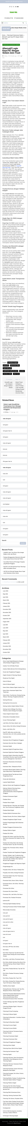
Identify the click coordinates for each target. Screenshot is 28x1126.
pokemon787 (6, 900)
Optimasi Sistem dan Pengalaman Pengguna (14, 785)
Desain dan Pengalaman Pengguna (11, 672)
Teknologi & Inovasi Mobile (10, 1028)
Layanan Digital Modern (9, 782)
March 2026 (6, 600)
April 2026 (5, 597)
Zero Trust (16, 374)
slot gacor (5, 424)
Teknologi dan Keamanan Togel (11, 1051)
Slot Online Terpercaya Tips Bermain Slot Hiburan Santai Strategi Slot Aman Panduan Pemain (14, 954)
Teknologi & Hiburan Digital (10, 1014)
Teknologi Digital (7, 1054)
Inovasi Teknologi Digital (9, 720)
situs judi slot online (8, 922)
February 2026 (6, 603)
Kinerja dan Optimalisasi (9, 779)
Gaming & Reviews (7, 700)
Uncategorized (6, 1108)
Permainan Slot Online (8, 888)
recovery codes (7, 374)
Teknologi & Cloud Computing (10, 1011)
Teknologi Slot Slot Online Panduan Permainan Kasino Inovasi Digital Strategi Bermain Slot (13, 1087)
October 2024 (6, 652)
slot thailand (6, 504)
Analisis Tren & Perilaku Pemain (11, 666)
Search (4, 540)
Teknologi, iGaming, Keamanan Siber (12, 1095)
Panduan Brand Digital (8, 810)
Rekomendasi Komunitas (9, 910)
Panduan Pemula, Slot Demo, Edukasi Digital (14, 816)
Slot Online (6, 949)
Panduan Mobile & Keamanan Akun (11, 813)
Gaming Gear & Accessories (10, 703)
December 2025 (7, 609)
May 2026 (5, 594)
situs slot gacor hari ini (9, 931)
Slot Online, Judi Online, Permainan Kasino (13, 959)
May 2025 (5, 631)
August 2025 (6, 621)
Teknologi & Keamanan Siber (10, 1039)
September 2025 (7, 618)
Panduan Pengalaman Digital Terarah (12, 819)
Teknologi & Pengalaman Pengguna (12, 1042)
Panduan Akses (7, 799)
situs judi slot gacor (8, 919)
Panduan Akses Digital (8, 802)
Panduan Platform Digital (9, 830)
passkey (22, 371)
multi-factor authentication (10, 371)
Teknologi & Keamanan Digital (11, 45)
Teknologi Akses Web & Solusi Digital (12, 1048)
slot (4, 479)
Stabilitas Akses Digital (9, 986)
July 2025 (5, 624)
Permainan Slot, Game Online (10, 891)
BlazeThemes (17, 1123)
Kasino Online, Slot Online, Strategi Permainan (14, 726)
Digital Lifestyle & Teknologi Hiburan (12, 675)
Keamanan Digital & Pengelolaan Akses (13, 749)
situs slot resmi (7, 934)
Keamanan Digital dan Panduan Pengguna (13, 752)
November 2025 (7, 612)
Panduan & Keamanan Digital (10, 796)
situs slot (5, 473)
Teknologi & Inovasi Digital (9, 1025)
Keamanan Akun (7, 737)
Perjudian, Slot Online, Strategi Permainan (13, 872)
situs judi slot (6, 916)
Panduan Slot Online (8, 833)
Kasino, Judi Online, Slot (9, 729)
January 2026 (6, 606)
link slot (5, 449)
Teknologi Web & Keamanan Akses (11, 1092)
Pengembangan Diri (8, 866)
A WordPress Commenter (9, 582)
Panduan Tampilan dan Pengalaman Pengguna (14, 852)
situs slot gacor (7, 443)
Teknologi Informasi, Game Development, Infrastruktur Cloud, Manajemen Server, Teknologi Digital (13, 1059)
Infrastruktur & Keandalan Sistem (11, 717)
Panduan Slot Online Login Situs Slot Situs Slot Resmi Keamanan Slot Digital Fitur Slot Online (14, 838)
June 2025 (5, 627)
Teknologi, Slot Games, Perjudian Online (13, 1098)
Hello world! (21, 582)
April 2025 (5, 634)
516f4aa (6, 56)
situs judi (5, 913)
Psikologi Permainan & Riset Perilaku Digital (14, 906)
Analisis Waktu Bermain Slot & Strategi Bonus (14, 669)
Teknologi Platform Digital (9, 1083)
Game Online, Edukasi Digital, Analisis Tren (13, 687)
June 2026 (5, 591)
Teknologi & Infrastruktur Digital (11, 1022)
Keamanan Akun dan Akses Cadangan (12, 743)
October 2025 (6, 615)
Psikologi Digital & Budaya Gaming (11, 903)
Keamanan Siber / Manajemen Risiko (12, 766)
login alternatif (7, 368)
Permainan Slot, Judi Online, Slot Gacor (13, 894)
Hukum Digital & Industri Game (10, 714)
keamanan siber (15, 365)
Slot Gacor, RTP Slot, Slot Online (11, 946)
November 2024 (7, 649)
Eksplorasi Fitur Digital (8, 678)
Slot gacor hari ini (7, 461)
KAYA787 (5, 365)
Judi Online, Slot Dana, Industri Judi (12, 723)
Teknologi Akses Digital (9, 1045)
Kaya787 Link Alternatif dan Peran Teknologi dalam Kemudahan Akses (13, 1)
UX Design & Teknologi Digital (10, 1115)
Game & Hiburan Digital (9, 684)
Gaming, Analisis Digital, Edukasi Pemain (13, 706)
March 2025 (6, 637)
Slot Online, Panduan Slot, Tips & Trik (12, 978)
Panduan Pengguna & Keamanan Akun (12, 827)
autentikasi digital (12, 362)
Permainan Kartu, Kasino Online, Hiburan (13, 880)
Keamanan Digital (7, 746)
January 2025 (6, 643)
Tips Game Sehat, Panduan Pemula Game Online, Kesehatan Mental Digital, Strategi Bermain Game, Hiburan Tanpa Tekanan (13, 1103)
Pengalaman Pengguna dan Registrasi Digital (14, 863)
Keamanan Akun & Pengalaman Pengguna (13, 740)
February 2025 (6, 640)
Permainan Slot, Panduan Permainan (12, 897)
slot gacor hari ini (7, 431)
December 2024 (7, 646)
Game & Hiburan (7, 681)
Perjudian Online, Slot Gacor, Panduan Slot (13, 869)
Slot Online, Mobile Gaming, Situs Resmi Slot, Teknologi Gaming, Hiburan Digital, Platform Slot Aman (14, 964)
